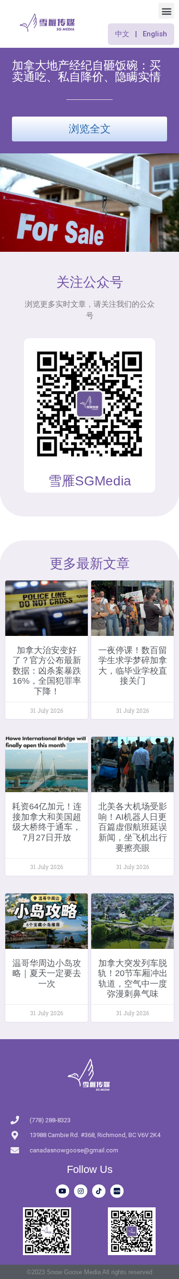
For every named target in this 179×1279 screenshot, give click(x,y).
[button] (166, 11)
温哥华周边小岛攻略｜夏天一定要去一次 (46, 973)
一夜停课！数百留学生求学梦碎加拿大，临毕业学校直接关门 (132, 665)
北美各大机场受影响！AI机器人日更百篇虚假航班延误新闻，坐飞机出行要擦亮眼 (132, 827)
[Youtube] (62, 1191)
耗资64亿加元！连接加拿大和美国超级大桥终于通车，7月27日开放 (47, 822)
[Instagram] (80, 1191)
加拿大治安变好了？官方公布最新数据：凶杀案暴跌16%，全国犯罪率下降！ (46, 670)
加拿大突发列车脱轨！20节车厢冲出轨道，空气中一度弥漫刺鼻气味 (133, 978)
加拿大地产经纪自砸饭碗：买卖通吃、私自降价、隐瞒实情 (86, 71)
